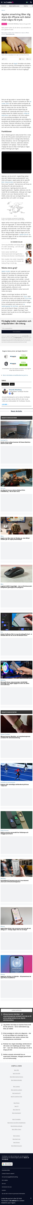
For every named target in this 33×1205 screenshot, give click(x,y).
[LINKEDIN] (10, 393)
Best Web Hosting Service (16, 1077)
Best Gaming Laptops (16, 1090)
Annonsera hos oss (7, 1187)
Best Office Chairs (16, 1129)
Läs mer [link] (23, 357)
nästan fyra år (23, 234)
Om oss (4, 1183)
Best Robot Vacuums (16, 1146)
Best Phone (16, 1103)
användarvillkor (25, 336)
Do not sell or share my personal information (13, 1193)
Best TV (16, 1106)
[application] (16, 161)
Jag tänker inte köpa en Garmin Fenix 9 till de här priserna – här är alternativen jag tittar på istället (17, 1026)
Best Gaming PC (16, 1093)
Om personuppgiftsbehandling (10, 1177)
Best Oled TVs (16, 1109)
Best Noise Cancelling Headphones (16, 1122)
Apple (15, 63)
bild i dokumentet (7, 182)
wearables (5, 384)
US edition (13, 1201)
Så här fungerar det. (10, 34)
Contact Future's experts (8, 1173)
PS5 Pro (26, 6)
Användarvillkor (6, 1170)
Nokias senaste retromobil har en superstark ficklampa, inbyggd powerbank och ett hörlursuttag (17, 1056)
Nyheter (4, 24)
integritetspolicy (18, 337)
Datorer (3, 10)
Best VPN (16, 1070)
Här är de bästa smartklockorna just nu (15, 375)
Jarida (29, 59)
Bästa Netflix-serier (14, 6)
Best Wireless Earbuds (16, 1126)
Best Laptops (16, 1086)
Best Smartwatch (16, 1113)
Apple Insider (6, 271)
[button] (2, 2)
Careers (4, 1190)
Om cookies (5, 1180)
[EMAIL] (12, 393)
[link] (6, 356)
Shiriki (5, 59)
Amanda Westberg (14, 24)
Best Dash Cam (16, 1139)
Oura (25, 296)
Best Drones (16, 1142)
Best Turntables (16, 1119)
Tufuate (22, 59)
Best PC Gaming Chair (16, 1096)
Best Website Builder (16, 1080)
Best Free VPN (16, 1073)
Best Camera (16, 1135)
